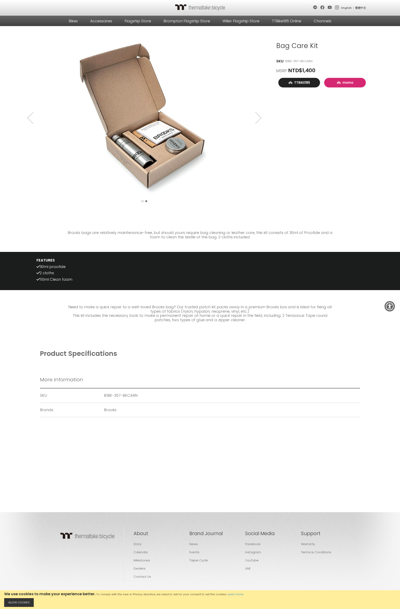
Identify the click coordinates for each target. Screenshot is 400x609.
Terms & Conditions (316, 552)
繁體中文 (360, 8)
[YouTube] (329, 7)
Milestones (142, 560)
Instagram (253, 552)
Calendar (141, 552)
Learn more (235, 594)
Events (194, 552)
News (193, 544)
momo (347, 82)
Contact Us (142, 576)
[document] (200, 599)
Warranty (308, 544)
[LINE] (315, 7)
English (346, 8)
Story (137, 544)
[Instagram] (337, 7)
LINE (248, 568)
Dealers (139, 568)
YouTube (252, 560)
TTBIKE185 (301, 82)
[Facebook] (322, 7)
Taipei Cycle (198, 560)
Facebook (252, 544)
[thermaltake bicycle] (200, 7)
